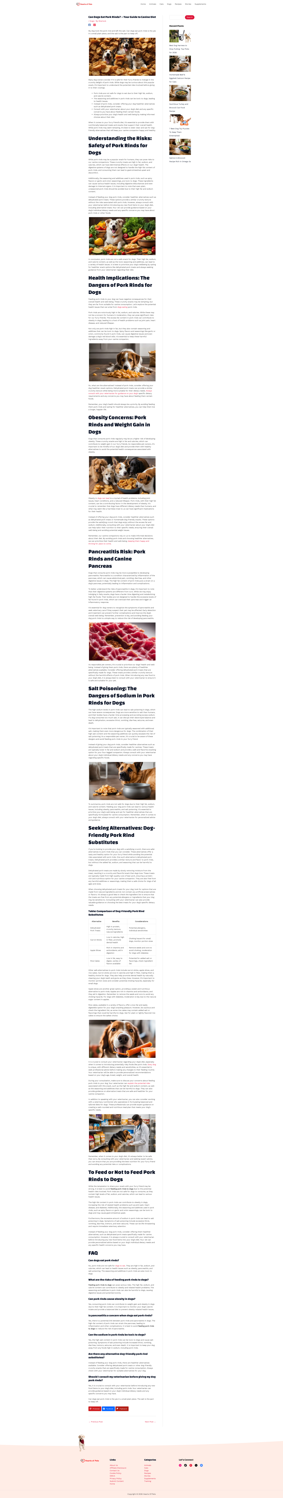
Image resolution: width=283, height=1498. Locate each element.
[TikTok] (185, 1465)
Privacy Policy (115, 1478)
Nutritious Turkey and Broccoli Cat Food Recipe (178, 107)
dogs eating (122, 307)
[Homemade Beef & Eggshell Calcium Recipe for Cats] (180, 64)
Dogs (92, 21)
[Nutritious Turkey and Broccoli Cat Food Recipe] (180, 93)
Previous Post (96, 1422)
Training (147, 1481)
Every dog (152, 1064)
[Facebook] (89, 25)
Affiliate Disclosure (118, 1468)
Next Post (150, 1422)
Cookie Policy (115, 1473)
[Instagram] (180, 1465)
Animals (147, 1465)
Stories (147, 1476)
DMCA (112, 1476)
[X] (196, 1465)
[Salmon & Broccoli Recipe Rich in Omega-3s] (180, 147)
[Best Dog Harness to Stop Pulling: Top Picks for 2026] (180, 36)
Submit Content (117, 1481)
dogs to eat (120, 1266)
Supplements (150, 1478)
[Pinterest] (94, 25)
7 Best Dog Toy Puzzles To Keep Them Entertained (179, 132)
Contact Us (114, 1471)
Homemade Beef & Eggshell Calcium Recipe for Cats (179, 78)
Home (112, 1484)
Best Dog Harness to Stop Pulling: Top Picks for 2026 (179, 49)
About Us (114, 1465)
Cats (146, 1468)
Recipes (147, 1473)
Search (190, 17)
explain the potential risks (139, 1083)
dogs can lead (103, 498)
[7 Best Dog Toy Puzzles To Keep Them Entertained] (180, 120)
